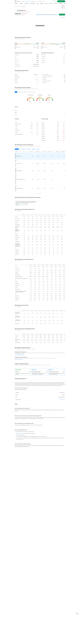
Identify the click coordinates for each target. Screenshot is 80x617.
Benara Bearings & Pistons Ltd (21, 179)
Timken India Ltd (19, 163)
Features (40, 1)
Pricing (43, 1)
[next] (64, 371)
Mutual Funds (34, 1)
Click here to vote (62, 399)
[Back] (15, 6)
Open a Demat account (20, 433)
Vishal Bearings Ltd (19, 170)
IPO (37, 1)
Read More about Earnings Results (19, 354)
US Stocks (22, 1)
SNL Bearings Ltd (19, 156)
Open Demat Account (61, 1)
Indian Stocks (27, 1)
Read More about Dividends (18, 359)
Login (54, 1)
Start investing (62, 14)
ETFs (30, 1)
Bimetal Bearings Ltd (19, 188)
